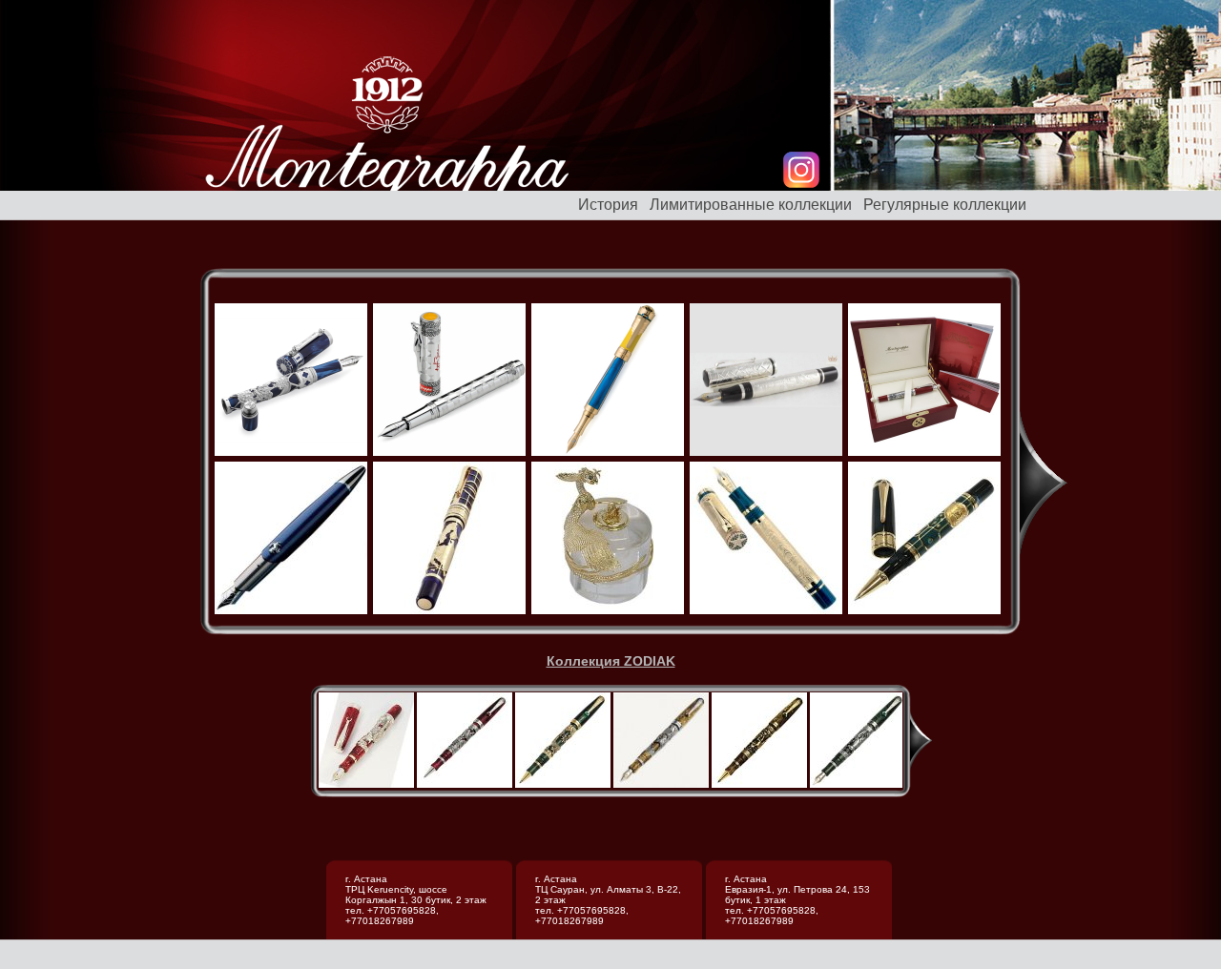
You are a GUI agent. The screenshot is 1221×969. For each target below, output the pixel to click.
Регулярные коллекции (944, 204)
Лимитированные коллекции (751, 204)
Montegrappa (387, 136)
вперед (1043, 482)
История (608, 204)
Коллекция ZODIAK (611, 661)
